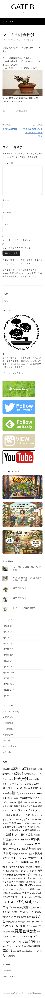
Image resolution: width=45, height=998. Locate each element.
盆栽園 (31, 853)
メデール (38, 815)
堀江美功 (16, 853)
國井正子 (32, 773)
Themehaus (37, 993)
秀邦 (27, 823)
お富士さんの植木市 (18, 840)
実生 (37, 844)
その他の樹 (9, 746)
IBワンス (10, 774)
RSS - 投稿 (6, 970)
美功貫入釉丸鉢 (9, 129)
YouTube (19, 925)
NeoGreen (20, 823)
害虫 (30, 926)
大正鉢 (10, 819)
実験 (36, 834)
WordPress (17, 993)
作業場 (23, 917)
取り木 (9, 798)
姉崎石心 (32, 779)
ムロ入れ (22, 815)
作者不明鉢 (18, 912)
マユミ (9, 111)
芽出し (39, 779)
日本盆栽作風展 (36, 806)
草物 (6, 740)
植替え (20, 907)
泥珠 (21, 793)
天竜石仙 (34, 788)
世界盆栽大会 (12, 921)
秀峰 (22, 866)
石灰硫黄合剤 (24, 806)
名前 (5, 200)
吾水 (11, 881)
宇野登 (34, 802)
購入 (15, 793)
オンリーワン (17, 896)
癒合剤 (39, 867)
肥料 (34, 839)
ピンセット (13, 889)
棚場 (37, 946)
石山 (21, 784)
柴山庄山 (24, 853)
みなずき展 (14, 871)
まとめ (36, 951)
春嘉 (32, 889)
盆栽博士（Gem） (13, 788)
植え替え (24, 901)
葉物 (9, 723)
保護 (13, 823)
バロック (16, 936)
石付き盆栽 (27, 834)
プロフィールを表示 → (12, 373)
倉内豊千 (36, 784)
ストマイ (27, 893)
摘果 (29, 916)
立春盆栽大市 (25, 885)
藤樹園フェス (18, 830)
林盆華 (32, 907)
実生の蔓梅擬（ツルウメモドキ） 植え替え (32, 132)
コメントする (28, 39)
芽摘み (38, 912)
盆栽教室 (29, 931)
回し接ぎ (24, 941)
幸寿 (23, 849)
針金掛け (23, 111)
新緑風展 (26, 936)
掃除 (19, 802)
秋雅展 (38, 870)
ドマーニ (6, 810)
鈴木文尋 (35, 885)
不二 (38, 774)
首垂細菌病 (30, 830)
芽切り (14, 815)
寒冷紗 (8, 793)
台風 (26, 867)
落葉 (8, 839)
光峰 (26, 773)
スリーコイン (13, 848)
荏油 (9, 830)
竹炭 (25, 793)
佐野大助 (30, 815)
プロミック (27, 802)
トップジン (13, 783)
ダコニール (30, 819)
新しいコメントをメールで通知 (16, 240)
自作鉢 (10, 874)
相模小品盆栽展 (19, 882)
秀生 (15, 885)
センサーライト (13, 866)
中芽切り (19, 878)
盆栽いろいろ (10, 711)
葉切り (25, 862)
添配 (20, 874)
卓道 (4, 819)
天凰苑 (30, 793)
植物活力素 (33, 857)
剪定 (18, 930)
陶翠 (8, 941)
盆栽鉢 (19, 773)
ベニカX (27, 878)
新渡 (4, 784)
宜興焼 (34, 849)
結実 (28, 848)
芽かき (15, 810)
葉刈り (7, 950)
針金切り (29, 951)
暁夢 (4, 917)
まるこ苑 (5, 871)
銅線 (14, 951)
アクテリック (26, 870)
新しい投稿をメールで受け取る (16, 247)
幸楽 (35, 866)
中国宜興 (6, 769)
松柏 (9, 717)
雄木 (9, 827)
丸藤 (30, 866)
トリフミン (20, 857)
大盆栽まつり (11, 834)
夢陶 (28, 839)
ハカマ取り (9, 779)
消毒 (32, 941)
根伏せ (28, 784)
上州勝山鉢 (12, 802)
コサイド (22, 826)
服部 (9, 912)
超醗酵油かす (31, 882)
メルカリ (11, 916)
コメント (7, 163)
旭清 (14, 907)
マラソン (15, 941)
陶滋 (4, 874)
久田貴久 (33, 768)
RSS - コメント (8, 976)
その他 (6, 752)
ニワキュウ (19, 819)
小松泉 (8, 936)
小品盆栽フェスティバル (29, 921)
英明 (25, 907)
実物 (9, 734)
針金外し (10, 902)
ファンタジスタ (26, 810)
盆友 (16, 874)
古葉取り (15, 768)
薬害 (18, 917)
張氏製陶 (14, 806)
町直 (26, 925)
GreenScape (29, 897)
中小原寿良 (29, 946)
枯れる (7, 853)
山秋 (37, 907)
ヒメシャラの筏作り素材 (24, 608)
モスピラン (28, 874)
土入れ (7, 806)
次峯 (11, 885)
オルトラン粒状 (35, 823)
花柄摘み (18, 893)
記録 (25, 768)
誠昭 (8, 815)
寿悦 (19, 951)
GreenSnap (29, 844)
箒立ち (27, 788)
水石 (7, 881)
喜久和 (10, 858)
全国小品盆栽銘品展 (23, 798)
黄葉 (39, 848)
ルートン (30, 912)
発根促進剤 (10, 956)
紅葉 (11, 893)
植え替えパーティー (15, 844)
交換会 (15, 827)
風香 (23, 951)
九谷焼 (30, 827)
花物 (9, 729)
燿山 (4, 826)
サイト (5, 224)
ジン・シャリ (14, 946)
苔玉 (38, 830)
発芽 (4, 849)
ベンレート (23, 889)
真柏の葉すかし (20, 588)
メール (6, 212)
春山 (32, 862)
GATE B (22, 7)
